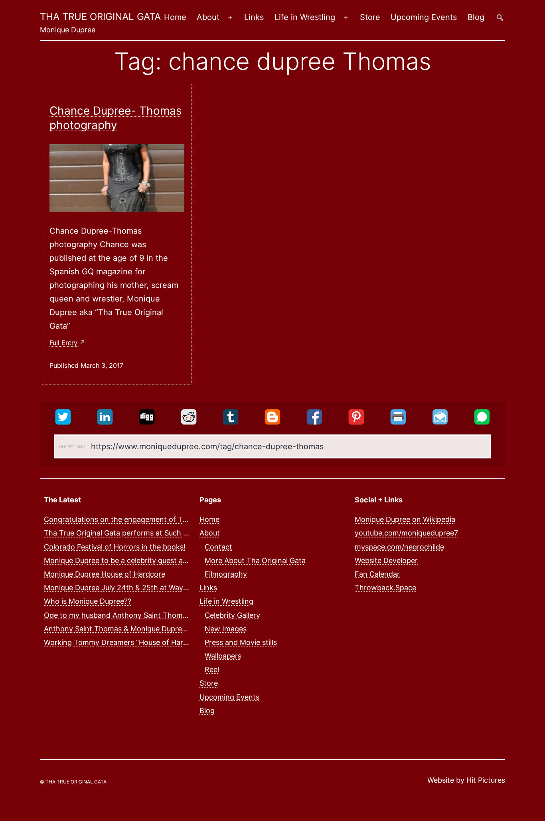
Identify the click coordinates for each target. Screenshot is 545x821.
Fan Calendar (377, 574)
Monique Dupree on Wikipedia (405, 519)
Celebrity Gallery (232, 615)
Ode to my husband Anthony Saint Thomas (117, 615)
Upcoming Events (424, 17)
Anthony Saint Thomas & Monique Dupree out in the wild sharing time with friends (183, 629)
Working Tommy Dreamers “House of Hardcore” (124, 642)
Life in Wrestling (304, 17)
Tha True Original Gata (100, 16)
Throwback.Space (385, 587)
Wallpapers (223, 656)
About (208, 17)
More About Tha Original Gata (255, 560)
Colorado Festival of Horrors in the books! (115, 547)
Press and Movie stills (241, 642)
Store (370, 17)
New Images (226, 629)
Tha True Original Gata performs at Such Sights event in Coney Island (161, 533)
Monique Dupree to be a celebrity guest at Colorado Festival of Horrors (163, 560)
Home (175, 17)
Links (254, 17)
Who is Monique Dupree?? (87, 601)
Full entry (64, 343)
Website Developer (386, 560)
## (500, 17)
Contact (218, 547)
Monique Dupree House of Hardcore (104, 574)
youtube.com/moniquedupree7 (406, 533)
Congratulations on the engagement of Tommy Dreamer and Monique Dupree (175, 519)
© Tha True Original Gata (73, 782)
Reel (212, 669)
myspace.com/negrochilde (399, 547)
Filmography (226, 574)
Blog (476, 17)
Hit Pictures (485, 780)
